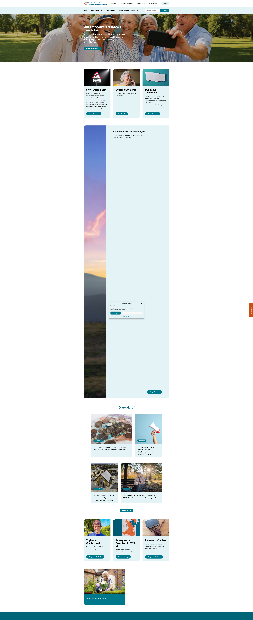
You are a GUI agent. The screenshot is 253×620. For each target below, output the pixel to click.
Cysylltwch (121, 114)
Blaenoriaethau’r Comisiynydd (128, 10)
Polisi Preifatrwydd (128, 316)
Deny (126, 313)
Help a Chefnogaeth (97, 10)
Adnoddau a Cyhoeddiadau (126, 3)
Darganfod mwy (94, 114)
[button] (142, 303)
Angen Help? (251, 310)
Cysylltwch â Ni (153, 3)
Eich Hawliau (111, 10)
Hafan (85, 10)
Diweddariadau (141, 3)
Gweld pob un (126, 510)
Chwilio (165, 10)
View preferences (137, 313)
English (165, 3)
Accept (115, 313)
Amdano (113, 3)
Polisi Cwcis (123, 316)
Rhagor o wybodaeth (92, 48)
